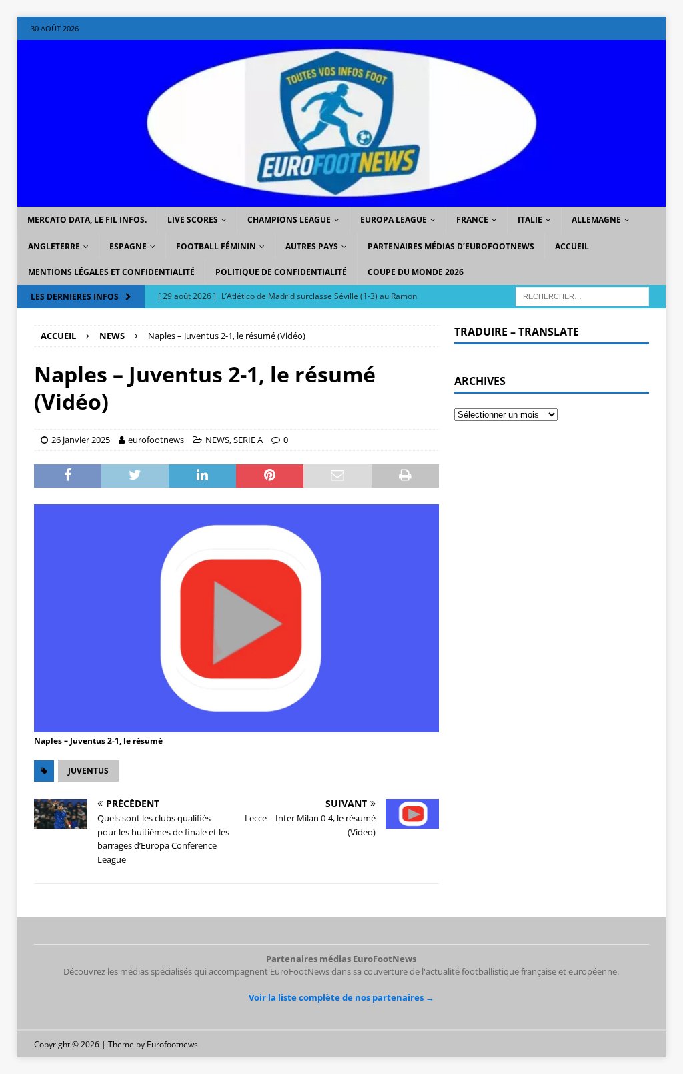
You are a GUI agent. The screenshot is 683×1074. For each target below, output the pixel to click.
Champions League (289, 219)
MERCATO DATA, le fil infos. (87, 219)
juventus (88, 770)
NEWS (217, 440)
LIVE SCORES (192, 219)
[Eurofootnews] (341, 199)
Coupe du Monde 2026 (416, 272)
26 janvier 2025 (80, 440)
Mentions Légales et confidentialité (111, 272)
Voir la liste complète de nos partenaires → (341, 997)
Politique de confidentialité (281, 272)
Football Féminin (216, 246)
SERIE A (248, 440)
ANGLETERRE (54, 246)
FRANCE (472, 219)
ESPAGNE (128, 246)
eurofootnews (156, 440)
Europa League (393, 219)
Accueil (572, 246)
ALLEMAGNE (596, 219)
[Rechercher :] (582, 295)
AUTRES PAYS (311, 246)
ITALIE (530, 219)
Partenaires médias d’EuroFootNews (451, 246)
